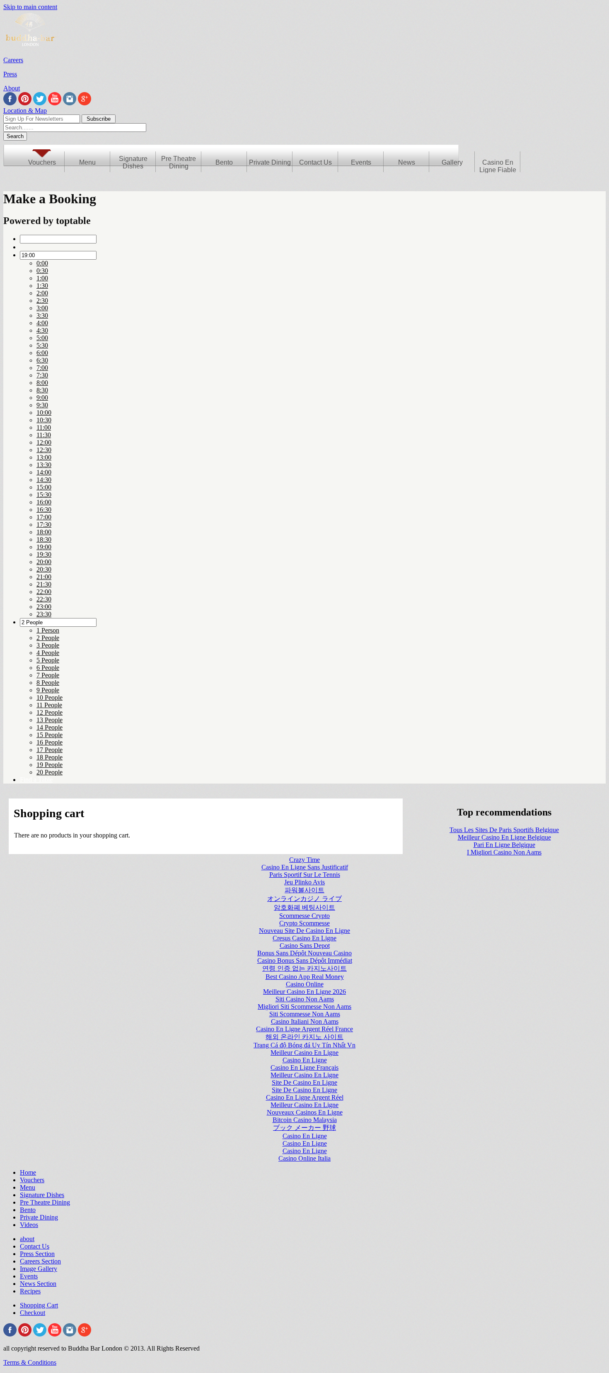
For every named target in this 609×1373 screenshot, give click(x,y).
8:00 (42, 382)
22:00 (43, 591)
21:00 (43, 576)
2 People (47, 637)
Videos (29, 1224)
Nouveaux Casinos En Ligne (305, 1112)
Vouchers (42, 162)
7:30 (42, 375)
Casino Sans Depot (305, 945)
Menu (87, 162)
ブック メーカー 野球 (304, 1127)
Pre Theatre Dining (178, 162)
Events (361, 162)
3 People (47, 645)
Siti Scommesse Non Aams (304, 1014)
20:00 (43, 561)
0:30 (42, 270)
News (406, 162)
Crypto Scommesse (304, 923)
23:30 (43, 614)
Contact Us (315, 162)
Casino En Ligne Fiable (497, 166)
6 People (47, 667)
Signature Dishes (133, 162)
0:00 (42, 263)
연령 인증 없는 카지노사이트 (304, 968)
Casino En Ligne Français (304, 1067)
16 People (49, 742)
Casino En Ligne (305, 1060)
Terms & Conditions (29, 1362)
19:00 (43, 546)
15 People (49, 734)
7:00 (42, 367)
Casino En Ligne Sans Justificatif (304, 867)
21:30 (43, 584)
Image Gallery (38, 1268)
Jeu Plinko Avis (304, 882)
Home (28, 1172)
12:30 (43, 449)
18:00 (43, 532)
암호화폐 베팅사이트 (304, 907)
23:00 (43, 606)
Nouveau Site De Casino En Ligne (304, 930)
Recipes (30, 1291)
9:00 (42, 397)
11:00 (43, 427)
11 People (49, 704)
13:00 (43, 457)
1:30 (42, 285)
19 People (49, 764)
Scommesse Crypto (304, 915)
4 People (47, 652)
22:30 (43, 599)
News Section (38, 1283)
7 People (47, 675)
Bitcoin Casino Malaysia (305, 1119)
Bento (224, 162)
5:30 (42, 345)
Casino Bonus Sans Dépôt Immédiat (304, 960)
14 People (49, 727)
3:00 (42, 308)
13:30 (43, 464)
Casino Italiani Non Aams (304, 1021)
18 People (49, 757)
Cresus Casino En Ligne (304, 938)
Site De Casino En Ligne (304, 1082)
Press (10, 74)
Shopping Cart (39, 1305)
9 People (47, 690)
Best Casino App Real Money (305, 976)
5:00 (42, 337)
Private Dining (270, 162)
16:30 (43, 509)
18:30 (43, 539)
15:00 (43, 487)
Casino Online (305, 984)
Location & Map (25, 110)
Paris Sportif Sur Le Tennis (304, 874)
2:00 (42, 293)
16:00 (43, 502)
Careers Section (40, 1261)
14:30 (43, 479)
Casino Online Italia (304, 1158)
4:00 (42, 322)
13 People (49, 719)
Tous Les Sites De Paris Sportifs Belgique (504, 829)
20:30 (43, 569)
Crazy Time (304, 859)
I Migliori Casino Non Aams (504, 852)
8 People (47, 682)
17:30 (43, 524)
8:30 (42, 390)
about (27, 1238)
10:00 (43, 412)
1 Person (47, 630)
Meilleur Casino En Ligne (304, 1052)
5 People (47, 660)
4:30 (42, 330)
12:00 (43, 442)
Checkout (32, 1312)
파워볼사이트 (304, 889)
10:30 (43, 420)
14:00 (43, 472)
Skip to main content (30, 6)
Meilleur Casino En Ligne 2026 (304, 991)
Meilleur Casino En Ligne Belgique (504, 837)
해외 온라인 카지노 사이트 (304, 1036)
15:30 (43, 494)
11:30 (43, 434)
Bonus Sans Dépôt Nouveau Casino (304, 953)
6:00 (42, 352)
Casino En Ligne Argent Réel (304, 1097)
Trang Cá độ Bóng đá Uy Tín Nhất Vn (304, 1045)
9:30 (42, 405)
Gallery (452, 162)
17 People (49, 749)
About (11, 88)
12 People (49, 712)
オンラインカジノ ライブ (304, 898)
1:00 (42, 278)
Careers (13, 59)
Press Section (37, 1253)
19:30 (43, 554)
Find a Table (36, 779)
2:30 (42, 300)
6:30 (42, 360)
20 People (49, 772)
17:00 (43, 517)
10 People (49, 697)
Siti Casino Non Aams (305, 999)
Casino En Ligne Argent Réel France (304, 1028)
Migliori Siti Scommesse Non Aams (304, 1006)
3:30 (42, 315)
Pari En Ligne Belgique (504, 844)
